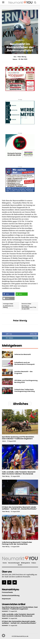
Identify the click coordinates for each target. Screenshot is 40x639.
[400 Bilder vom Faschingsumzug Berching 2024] (7, 381)
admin (4, 441)
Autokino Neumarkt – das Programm (23, 372)
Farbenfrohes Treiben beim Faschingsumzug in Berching (24, 390)
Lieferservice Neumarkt (22, 354)
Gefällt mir (33, 334)
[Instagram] (9, 582)
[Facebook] (4, 582)
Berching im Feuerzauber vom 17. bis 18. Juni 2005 (29, 307)
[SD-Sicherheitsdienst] (20, 180)
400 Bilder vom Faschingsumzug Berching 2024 (25, 381)
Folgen (34, 338)
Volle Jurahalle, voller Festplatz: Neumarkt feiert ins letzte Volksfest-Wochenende (18, 473)
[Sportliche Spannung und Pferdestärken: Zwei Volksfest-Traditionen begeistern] (20, 421)
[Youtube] (14, 582)
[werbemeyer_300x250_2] (20, 113)
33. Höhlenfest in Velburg (8, 306)
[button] (8, 294)
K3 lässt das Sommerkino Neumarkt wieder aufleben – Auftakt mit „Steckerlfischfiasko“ (19, 508)
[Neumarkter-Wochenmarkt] (20, 79)
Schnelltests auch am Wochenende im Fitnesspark (24, 363)
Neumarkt (20, 40)
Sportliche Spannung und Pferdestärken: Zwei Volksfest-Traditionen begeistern (18, 438)
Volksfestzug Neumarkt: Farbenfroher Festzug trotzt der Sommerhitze (17, 543)
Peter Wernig (22, 56)
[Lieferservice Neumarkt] (7, 354)
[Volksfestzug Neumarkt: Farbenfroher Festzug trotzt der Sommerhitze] (20, 527)
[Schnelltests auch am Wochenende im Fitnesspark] (7, 363)
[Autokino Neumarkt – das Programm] (7, 372)
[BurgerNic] (20, 146)
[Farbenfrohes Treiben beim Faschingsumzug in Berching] (7, 390)
